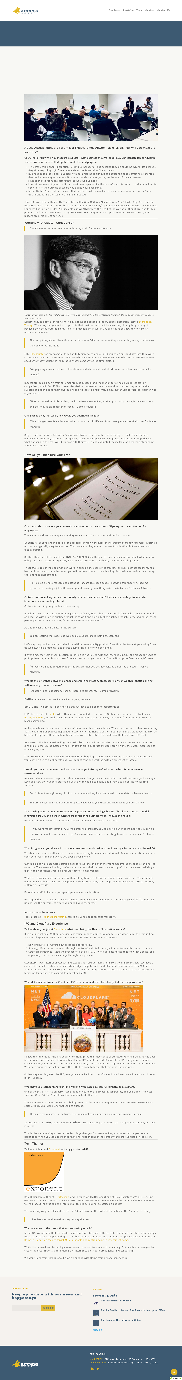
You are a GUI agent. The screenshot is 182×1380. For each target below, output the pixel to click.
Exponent (54, 1149)
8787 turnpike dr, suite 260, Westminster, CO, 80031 (130, 1359)
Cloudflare (60, 929)
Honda (51, 714)
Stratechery (62, 1197)
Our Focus (114, 10)
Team (139, 10)
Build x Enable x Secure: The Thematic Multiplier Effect (133, 1310)
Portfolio (128, 10)
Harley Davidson (34, 717)
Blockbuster (38, 354)
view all (97, 1329)
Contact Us (163, 10)
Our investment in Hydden (116, 1300)
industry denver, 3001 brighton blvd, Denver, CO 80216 (134, 1362)
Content (150, 10)
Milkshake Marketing (54, 916)
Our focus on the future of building (121, 1320)
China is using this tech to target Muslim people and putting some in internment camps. (77, 1240)
